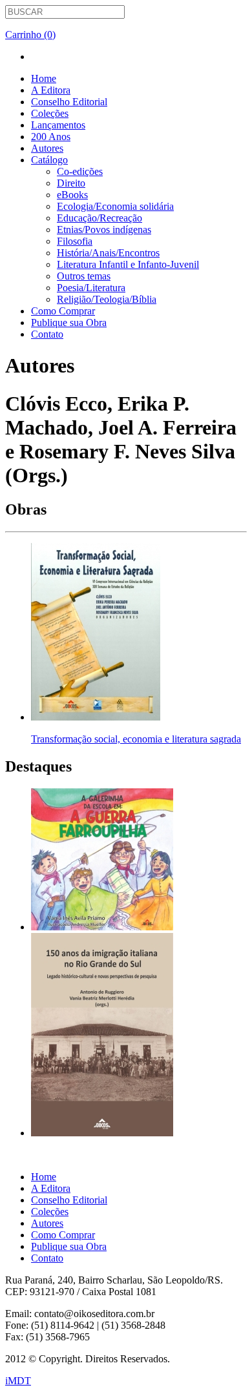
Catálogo (49, 159)
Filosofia (74, 241)
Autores (47, 148)
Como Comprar (63, 310)
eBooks (72, 194)
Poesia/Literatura (91, 287)
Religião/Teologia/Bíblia (106, 299)
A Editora (50, 90)
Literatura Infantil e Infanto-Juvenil (128, 264)
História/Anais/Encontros (108, 252)
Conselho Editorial (69, 101)
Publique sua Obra (69, 322)
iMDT (18, 1380)
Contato (47, 334)
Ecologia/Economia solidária (115, 206)
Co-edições (80, 171)
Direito (71, 183)
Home (43, 78)
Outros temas (83, 276)
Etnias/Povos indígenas (104, 229)
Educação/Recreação (99, 217)
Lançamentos (58, 124)
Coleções (49, 113)
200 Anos (50, 136)
